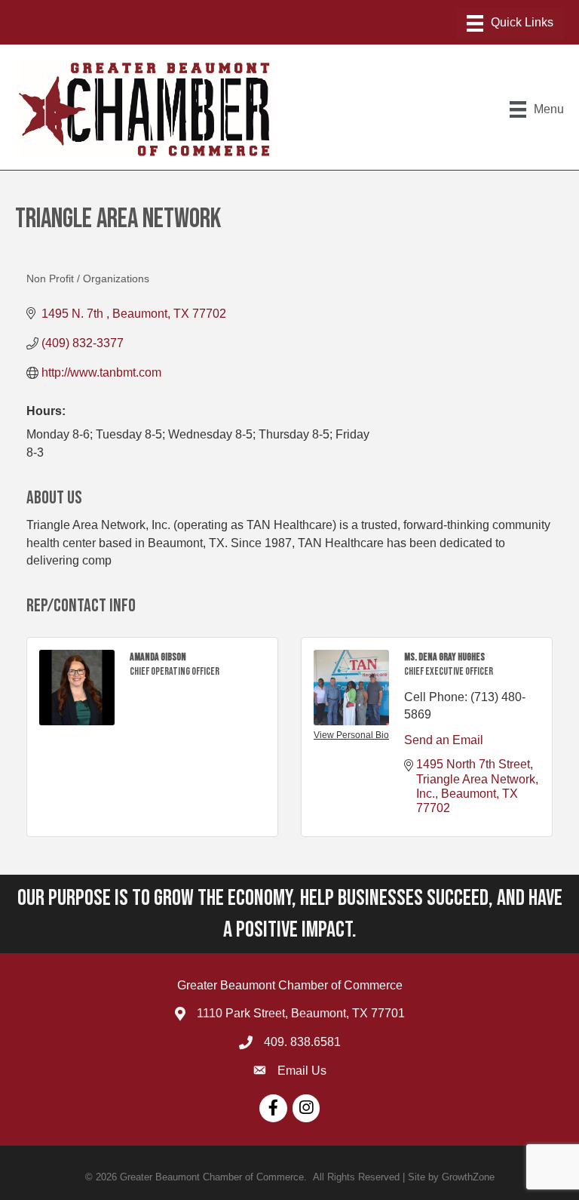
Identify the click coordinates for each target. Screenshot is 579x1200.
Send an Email (443, 740)
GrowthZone (468, 1177)
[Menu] (510, 23)
